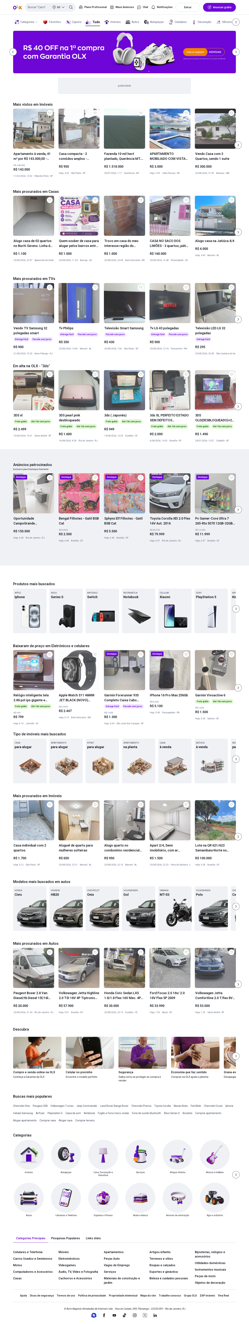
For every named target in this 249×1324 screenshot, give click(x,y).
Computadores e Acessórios (33, 1272)
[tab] (30, 1238)
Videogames (67, 1265)
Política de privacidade (92, 1295)
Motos (17, 1265)
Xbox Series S (172, 1113)
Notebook (89, 1113)
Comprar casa (48, 1120)
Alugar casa (65, 1120)
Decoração (204, 22)
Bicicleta (187, 1113)
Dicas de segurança (42, 1295)
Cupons (76, 22)
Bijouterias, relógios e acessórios (210, 1254)
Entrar (188, 7)
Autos (135, 22)
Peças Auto (112, 1258)
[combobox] (50, 7)
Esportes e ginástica (163, 1272)
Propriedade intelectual (123, 1295)
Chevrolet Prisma (141, 1105)
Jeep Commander (86, 1105)
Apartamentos (114, 1252)
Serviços (110, 1272)
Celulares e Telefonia (27, 1252)
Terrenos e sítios (161, 1258)
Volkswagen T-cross (61, 1105)
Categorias (27, 22)
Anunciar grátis (222, 7)
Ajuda (23, 1295)
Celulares (181, 22)
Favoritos (55, 22)
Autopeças (157, 22)
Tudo (96, 22)
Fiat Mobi (196, 1105)
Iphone (229, 1105)
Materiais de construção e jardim (122, 1280)
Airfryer (40, 1113)
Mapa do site (148, 1295)
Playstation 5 (55, 1113)
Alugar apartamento (25, 1120)
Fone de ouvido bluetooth (146, 1113)
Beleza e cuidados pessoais (168, 1278)
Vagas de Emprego (117, 1265)
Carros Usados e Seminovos (32, 1258)
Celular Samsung (23, 1113)
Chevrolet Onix (21, 1105)
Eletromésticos (69, 1258)
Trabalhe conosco (170, 1295)
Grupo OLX (190, 1295)
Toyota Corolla (162, 1105)
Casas (17, 1278)
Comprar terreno (85, 1120)
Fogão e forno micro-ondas (113, 1113)
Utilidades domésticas (210, 1263)
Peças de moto (205, 1276)
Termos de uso (66, 1295)
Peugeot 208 (40, 1105)
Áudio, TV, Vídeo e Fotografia (78, 1272)
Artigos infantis (160, 1252)
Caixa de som (73, 1113)
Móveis (227, 22)
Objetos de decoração (210, 1282)
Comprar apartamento (208, 1113)
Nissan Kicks (181, 1105)
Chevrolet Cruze (213, 1105)
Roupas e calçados (162, 1265)
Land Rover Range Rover (114, 1105)
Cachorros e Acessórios (75, 1278)
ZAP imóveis (207, 1295)
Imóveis (115, 22)
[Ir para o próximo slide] (238, 145)
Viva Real (223, 1295)
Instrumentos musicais (210, 1269)
